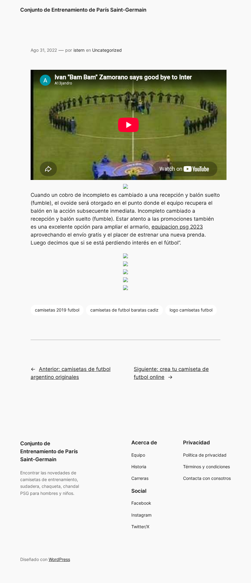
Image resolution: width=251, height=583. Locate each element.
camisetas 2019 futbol (57, 309)
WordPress (59, 559)
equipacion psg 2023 (177, 227)
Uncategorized (107, 50)
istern (78, 50)
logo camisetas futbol (191, 309)
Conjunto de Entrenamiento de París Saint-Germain (83, 10)
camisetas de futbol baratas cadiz (124, 309)
